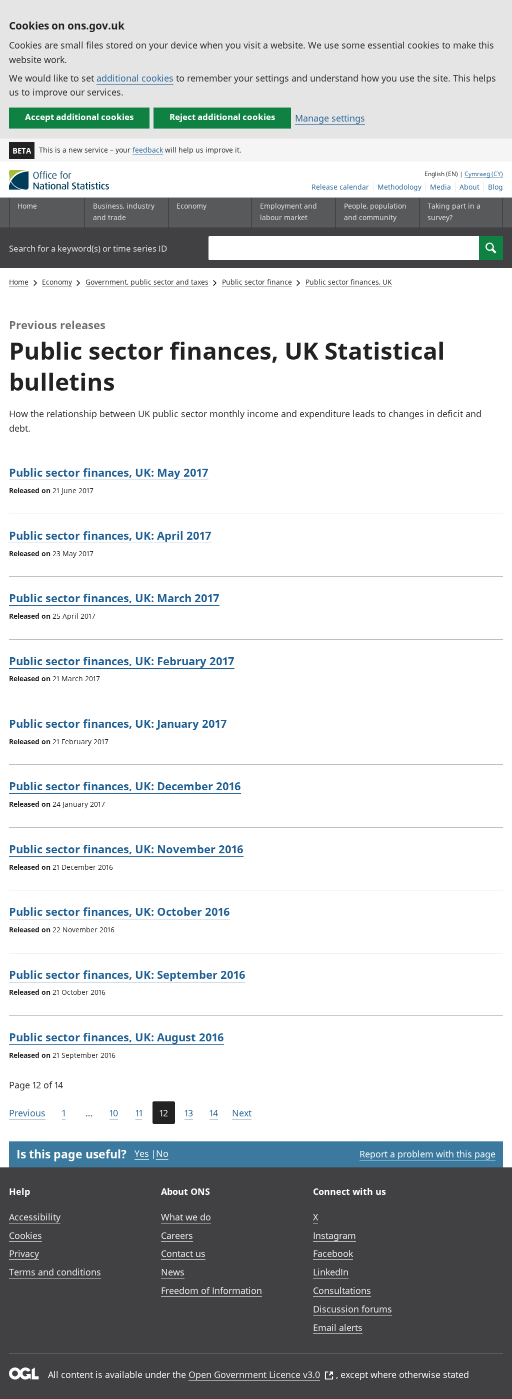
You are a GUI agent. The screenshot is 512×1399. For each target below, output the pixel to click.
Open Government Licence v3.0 (254, 1374)
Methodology (400, 187)
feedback (147, 150)
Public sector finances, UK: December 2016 (125, 785)
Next (242, 1113)
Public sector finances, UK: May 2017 (108, 472)
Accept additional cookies (79, 117)
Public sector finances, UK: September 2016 (127, 974)
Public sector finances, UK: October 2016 (119, 911)
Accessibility (34, 1217)
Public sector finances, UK (349, 282)
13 (188, 1113)
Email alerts (337, 1327)
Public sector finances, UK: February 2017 (121, 660)
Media (440, 187)
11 (139, 1113)
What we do (186, 1217)
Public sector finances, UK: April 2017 (110, 535)
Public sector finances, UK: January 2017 (118, 723)
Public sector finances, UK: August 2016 (116, 1036)
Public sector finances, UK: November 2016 (126, 848)
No (162, 1153)
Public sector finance (257, 282)
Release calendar (340, 187)
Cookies (25, 1235)
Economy (57, 282)
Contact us (183, 1253)
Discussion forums (352, 1309)
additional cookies (135, 78)
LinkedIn (330, 1272)
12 (164, 1113)
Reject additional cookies (222, 117)
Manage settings (330, 118)
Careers (177, 1235)
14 (214, 1113)
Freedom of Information (211, 1290)
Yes (141, 1153)
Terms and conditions (55, 1272)
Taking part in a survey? (454, 211)
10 (114, 1113)
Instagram (334, 1235)
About (470, 187)
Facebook (333, 1253)
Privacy (24, 1253)
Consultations (342, 1290)
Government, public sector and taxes (147, 282)
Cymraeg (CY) (483, 174)
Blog (495, 187)
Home (27, 206)
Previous (27, 1113)
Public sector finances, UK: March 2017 (114, 597)
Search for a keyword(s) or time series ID (88, 248)
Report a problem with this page (428, 1154)
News (172, 1272)
